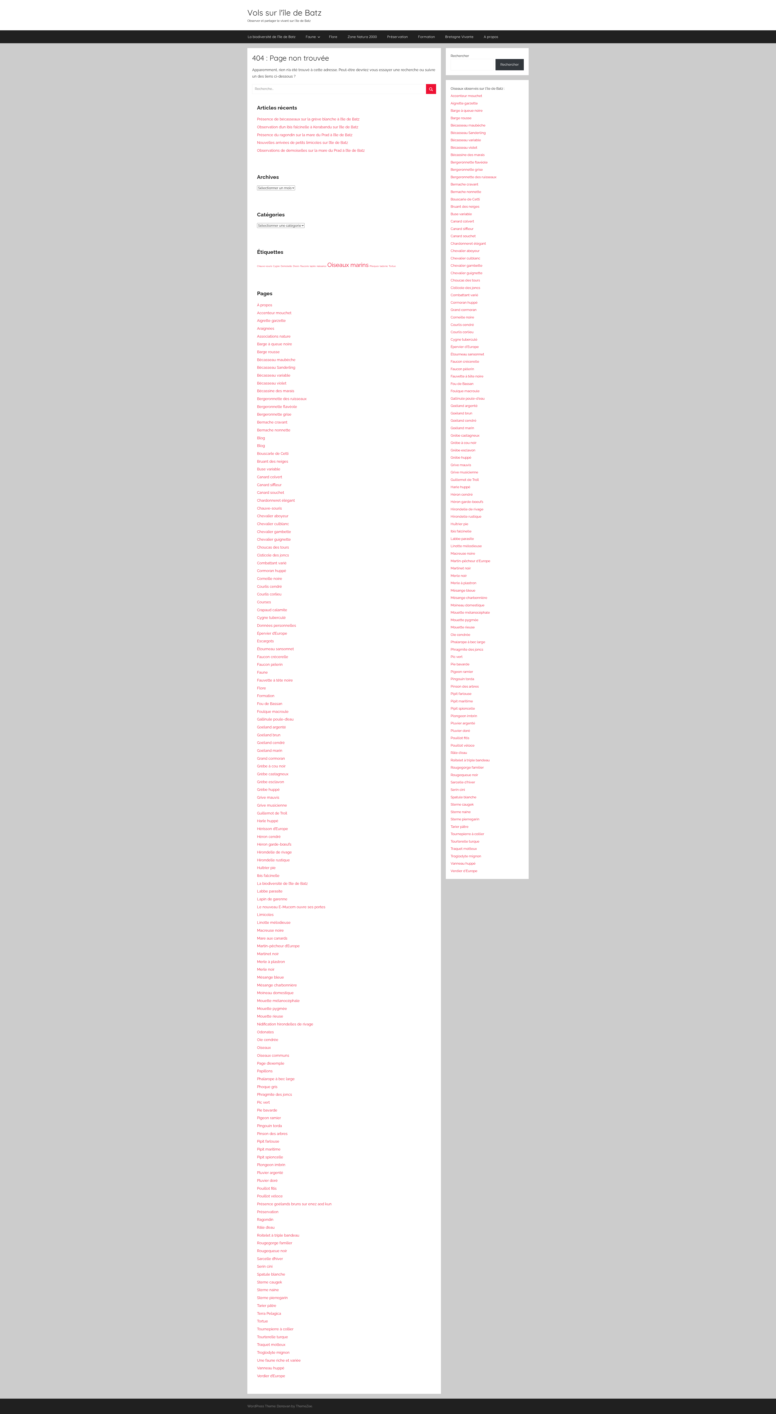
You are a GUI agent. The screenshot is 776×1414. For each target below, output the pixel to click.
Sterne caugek (269, 1282)
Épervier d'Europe (465, 347)
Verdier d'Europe (464, 871)
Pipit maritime (268, 1149)
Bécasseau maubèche (276, 360)
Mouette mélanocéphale (278, 1001)
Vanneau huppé (270, 1368)
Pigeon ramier (269, 1118)
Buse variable (268, 469)
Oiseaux (264, 1047)
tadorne (384, 266)
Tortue (392, 266)
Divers (296, 266)
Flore (333, 37)
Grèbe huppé (268, 789)
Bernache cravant (272, 422)
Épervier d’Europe (272, 633)
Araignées (265, 328)
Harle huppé (267, 821)
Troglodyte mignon (273, 1352)
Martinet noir (268, 954)
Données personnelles (276, 625)
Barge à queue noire (274, 344)
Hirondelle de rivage (274, 852)
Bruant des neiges (272, 461)
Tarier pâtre (266, 1305)
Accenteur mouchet (274, 313)
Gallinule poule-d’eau (275, 719)
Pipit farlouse (268, 1141)
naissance (321, 266)
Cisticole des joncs (273, 555)
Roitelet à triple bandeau (278, 1235)
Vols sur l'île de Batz (284, 12)
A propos (491, 37)
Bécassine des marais (275, 391)
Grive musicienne (272, 805)
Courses (264, 602)
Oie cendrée (267, 1040)
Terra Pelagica (269, 1313)
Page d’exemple (270, 1063)
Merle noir (265, 969)
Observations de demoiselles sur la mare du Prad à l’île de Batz (311, 150)
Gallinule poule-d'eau (468, 398)
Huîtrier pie (266, 868)
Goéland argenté (271, 727)
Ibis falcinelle (268, 875)
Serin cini (265, 1266)
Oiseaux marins (348, 264)
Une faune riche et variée (279, 1360)
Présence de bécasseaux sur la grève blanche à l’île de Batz (308, 119)
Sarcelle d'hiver (463, 782)
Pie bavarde (267, 1110)
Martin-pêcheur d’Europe (278, 946)
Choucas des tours (273, 547)
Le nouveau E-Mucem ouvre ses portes (291, 907)
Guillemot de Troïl (272, 813)
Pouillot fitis (267, 1188)
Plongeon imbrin (271, 1165)
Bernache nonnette (273, 430)
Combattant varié (272, 563)
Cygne (276, 266)
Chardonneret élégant (276, 500)
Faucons (304, 266)
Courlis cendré (269, 586)
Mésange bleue (270, 977)
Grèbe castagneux (272, 774)
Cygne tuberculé (271, 617)
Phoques (374, 266)
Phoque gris (267, 1087)
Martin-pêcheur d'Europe (470, 561)
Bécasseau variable (273, 375)
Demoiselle (286, 266)
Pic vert (263, 1102)
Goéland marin (269, 750)
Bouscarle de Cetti (273, 453)
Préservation (397, 37)
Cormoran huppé (271, 571)
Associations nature (274, 336)
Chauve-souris (264, 266)
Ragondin (265, 1219)
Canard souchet (270, 492)
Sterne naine (268, 1290)
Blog (261, 438)
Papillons (265, 1071)
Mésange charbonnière (277, 985)
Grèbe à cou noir (271, 766)
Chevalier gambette (274, 532)
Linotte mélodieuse (274, 922)
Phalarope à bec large (276, 1079)
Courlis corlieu (269, 594)
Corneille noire (269, 578)
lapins (313, 266)
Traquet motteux (271, 1344)
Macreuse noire (270, 930)
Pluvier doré (267, 1180)
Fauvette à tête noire (275, 680)
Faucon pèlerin (270, 664)
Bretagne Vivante (459, 37)
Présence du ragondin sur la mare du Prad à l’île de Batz (304, 135)
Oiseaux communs (273, 1055)
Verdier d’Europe (271, 1376)
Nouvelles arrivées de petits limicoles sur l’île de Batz (302, 142)
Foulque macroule (273, 711)
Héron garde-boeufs (467, 502)
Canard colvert (269, 477)
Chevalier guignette (274, 539)
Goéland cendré (271, 743)
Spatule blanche (271, 1274)
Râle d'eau (459, 753)
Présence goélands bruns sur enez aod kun (294, 1204)
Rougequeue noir (272, 1251)
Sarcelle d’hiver (270, 1259)
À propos (264, 305)
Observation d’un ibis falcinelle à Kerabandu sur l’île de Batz (307, 127)
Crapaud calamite (272, 610)
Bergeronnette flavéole (277, 407)
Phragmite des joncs (274, 1094)
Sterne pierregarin (272, 1298)
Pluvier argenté (270, 1173)
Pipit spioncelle (270, 1157)
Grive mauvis (268, 797)
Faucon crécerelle (272, 657)
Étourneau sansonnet (275, 649)
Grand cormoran (271, 758)
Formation (426, 37)
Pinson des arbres (272, 1134)
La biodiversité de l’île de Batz (271, 37)
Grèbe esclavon (270, 782)
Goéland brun (268, 735)
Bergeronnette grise (274, 414)
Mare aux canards (272, 938)
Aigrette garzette (271, 320)
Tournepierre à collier (275, 1329)
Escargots (265, 641)
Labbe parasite (270, 891)
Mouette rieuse (270, 1016)
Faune (311, 37)
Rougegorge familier (274, 1243)
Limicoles (265, 914)
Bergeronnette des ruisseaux (282, 399)
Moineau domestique (275, 993)
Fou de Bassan (269, 704)
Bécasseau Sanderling (276, 367)
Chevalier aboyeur (272, 516)
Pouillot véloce (270, 1196)
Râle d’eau (266, 1227)
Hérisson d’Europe (272, 829)
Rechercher (460, 56)
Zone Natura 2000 (362, 37)
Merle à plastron (271, 962)
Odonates (265, 1032)
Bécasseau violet (271, 383)
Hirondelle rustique (273, 860)
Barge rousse (268, 352)
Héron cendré (269, 836)
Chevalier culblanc (273, 524)
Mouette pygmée (272, 1008)
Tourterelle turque (272, 1337)
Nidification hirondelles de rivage (285, 1024)
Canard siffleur (269, 485)
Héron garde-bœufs (274, 844)
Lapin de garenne (272, 899)
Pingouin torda (269, 1126)
